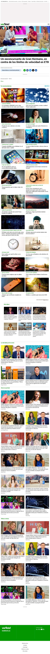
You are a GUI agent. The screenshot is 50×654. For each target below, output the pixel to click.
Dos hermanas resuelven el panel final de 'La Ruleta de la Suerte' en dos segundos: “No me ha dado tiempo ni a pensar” (39, 333)
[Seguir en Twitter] (36, 629)
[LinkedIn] (36, 70)
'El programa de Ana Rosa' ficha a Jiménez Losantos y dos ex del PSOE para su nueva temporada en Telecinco (12, 361)
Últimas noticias (5, 518)
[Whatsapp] (24, 70)
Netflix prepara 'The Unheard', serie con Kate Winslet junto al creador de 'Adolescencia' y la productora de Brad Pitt (37, 406)
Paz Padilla (45, 1)
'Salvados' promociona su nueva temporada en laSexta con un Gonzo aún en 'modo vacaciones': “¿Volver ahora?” (24, 333)
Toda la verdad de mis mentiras (13, 1)
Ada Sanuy (28, 409)
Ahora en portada (5, 388)
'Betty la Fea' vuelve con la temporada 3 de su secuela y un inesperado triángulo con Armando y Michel (12, 490)
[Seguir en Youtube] (42, 629)
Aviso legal (25, 647)
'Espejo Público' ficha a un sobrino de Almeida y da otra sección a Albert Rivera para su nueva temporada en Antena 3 (12, 448)
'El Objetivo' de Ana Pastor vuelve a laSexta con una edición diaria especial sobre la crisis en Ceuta (37, 490)
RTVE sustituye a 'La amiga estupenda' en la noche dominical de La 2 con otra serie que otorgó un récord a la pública (12, 469)
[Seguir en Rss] (43, 629)
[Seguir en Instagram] (39, 629)
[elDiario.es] (6, 630)
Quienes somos (25, 643)
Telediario (29, 1)
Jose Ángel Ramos (4, 430)
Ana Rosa (19, 1)
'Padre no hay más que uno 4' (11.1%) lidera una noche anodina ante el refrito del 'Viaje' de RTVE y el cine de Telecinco (37, 448)
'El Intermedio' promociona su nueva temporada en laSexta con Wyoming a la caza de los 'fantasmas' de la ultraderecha (39, 317)
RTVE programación (24, 1)
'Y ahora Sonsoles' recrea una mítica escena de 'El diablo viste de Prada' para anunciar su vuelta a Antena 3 (10, 333)
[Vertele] (6, 628)
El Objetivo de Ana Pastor (40, 1)
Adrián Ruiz (28, 384)
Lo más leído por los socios (7, 342)
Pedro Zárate (3, 363)
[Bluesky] (30, 70)
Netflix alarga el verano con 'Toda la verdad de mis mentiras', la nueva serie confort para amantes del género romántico (37, 361)
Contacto (25, 645)
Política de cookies (25, 649)
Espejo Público (33, 1)
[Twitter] (33, 70)
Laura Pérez (28, 363)
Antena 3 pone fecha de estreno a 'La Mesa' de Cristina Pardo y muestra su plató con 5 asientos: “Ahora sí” (10, 317)
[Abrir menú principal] (48, 24)
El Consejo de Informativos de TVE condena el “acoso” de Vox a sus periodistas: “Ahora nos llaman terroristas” (12, 382)
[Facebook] (27, 70)
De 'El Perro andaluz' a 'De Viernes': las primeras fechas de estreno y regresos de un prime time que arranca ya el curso (12, 511)
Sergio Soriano (4, 384)
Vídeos (8, 55)
